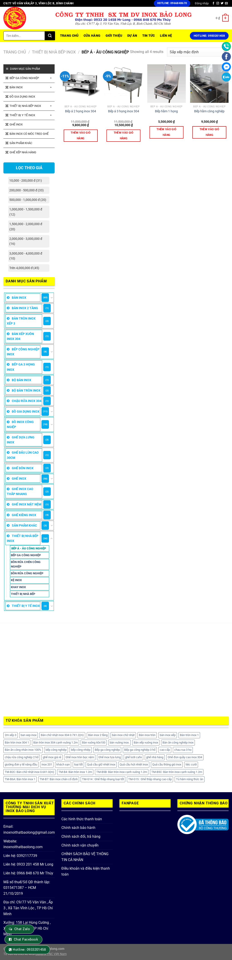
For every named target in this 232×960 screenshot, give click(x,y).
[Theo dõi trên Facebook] (213, 3)
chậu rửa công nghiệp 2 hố (22, 757)
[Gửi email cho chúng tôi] (226, 3)
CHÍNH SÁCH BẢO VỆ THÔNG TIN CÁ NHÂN (85, 857)
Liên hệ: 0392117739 (20, 856)
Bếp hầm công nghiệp (209, 111)
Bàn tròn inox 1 (189, 735)
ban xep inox (28, 735)
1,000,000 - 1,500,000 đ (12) (25, 211)
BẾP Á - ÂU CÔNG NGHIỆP (28, 548)
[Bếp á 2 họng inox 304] (80, 83)
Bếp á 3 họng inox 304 (123, 111)
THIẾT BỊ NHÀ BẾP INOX (54, 52)
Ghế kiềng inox (24, 515)
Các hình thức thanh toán (81, 819)
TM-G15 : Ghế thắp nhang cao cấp (150, 779)
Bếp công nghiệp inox (23, 351)
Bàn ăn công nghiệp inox (177, 742)
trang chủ (69, 36)
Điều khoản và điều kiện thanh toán (85, 871)
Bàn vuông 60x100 (93, 742)
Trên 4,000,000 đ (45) (24, 268)
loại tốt (78, 764)
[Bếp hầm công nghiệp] (209, 83)
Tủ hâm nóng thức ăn (189, 779)
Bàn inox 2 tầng (25, 308)
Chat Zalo (22, 929)
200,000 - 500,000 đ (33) (26, 190)
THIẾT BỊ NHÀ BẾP (23, 594)
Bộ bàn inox (21, 380)
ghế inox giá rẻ (52, 757)
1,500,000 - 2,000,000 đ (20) (25, 226)
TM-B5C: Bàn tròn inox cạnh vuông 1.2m (176, 772)
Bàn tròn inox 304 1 (17, 742)
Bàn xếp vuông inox (146, 742)
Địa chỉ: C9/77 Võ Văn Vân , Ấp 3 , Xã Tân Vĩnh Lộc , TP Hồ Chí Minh (28, 908)
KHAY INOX (18, 587)
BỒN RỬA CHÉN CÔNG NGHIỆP (26, 564)
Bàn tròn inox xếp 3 (21, 321)
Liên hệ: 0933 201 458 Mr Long (28, 864)
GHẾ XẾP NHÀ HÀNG (23, 152)
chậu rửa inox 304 (26, 401)
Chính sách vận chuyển (80, 845)
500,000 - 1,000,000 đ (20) (27, 200)
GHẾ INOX (16, 124)
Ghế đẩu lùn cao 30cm (23, 455)
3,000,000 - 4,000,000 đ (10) (25, 256)
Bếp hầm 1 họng (166, 111)
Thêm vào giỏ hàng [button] (80, 135)
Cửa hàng (92, 36)
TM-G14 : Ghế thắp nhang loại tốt (103, 779)
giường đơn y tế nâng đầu (21, 764)
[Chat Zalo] (226, 77)
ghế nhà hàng (154, 757)
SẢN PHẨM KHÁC (21, 143)
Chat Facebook (26, 939)
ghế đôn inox (23, 468)
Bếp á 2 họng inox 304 (80, 111)
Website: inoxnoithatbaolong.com (23, 844)
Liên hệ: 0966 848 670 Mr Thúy (28, 873)
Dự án (132, 36)
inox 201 (46, 764)
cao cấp (165, 749)
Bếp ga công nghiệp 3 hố (139, 749)
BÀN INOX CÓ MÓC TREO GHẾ (29, 133)
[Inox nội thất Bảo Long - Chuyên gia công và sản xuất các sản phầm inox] (26, 18)
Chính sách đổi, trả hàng (80, 836)
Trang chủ (14, 52)
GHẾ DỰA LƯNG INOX (20, 439)
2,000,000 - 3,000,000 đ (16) (25, 241)
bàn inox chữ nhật (123, 735)
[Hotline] (226, 46)
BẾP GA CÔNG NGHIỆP (24, 78)
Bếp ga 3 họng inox (21, 367)
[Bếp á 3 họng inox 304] (123, 83)
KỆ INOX (16, 580)
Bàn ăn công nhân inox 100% (23, 749)
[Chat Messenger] (226, 66)
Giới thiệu (114, 36)
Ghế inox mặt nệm (26, 504)
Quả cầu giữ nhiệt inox (101, 764)
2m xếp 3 (10, 735)
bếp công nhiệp (80, 749)
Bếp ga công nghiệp (107, 749)
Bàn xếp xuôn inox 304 (20, 336)
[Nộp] (50, 35)
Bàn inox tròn (147, 735)
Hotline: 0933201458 (29, 950)
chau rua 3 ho (182, 749)
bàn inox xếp (168, 735)
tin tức (148, 36)
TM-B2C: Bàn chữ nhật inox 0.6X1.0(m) (29, 772)
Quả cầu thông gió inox (166, 764)
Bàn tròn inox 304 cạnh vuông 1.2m (55, 742)
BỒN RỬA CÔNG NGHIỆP (27, 573)
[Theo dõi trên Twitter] (222, 3)
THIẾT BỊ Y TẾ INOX (22, 115)
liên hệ (166, 36)
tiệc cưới (191, 764)
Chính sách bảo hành (78, 827)
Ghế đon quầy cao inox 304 (185, 757)
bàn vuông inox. (119, 742)
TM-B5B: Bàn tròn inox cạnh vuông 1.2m (121, 772)
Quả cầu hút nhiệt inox (134, 764)
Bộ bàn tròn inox (26, 390)
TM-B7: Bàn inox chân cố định (59, 779)
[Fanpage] (226, 56)
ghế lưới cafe (133, 757)
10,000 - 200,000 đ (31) (25, 180)
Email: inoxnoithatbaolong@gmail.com (29, 829)
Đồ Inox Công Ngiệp (20, 424)
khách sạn (63, 764)
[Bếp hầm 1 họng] (166, 83)
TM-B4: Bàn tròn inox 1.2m (75, 772)
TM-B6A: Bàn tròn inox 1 (20, 779)
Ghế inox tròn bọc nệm (79, 757)
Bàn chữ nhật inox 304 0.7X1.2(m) (62, 735)
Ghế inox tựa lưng (109, 757)
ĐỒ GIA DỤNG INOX (22, 96)
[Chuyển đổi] (51, 297)
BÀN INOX (16, 87)
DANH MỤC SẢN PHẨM (25, 68)
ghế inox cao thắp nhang (20, 491)
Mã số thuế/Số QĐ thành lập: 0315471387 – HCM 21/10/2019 (26, 888)
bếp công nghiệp (56, 749)
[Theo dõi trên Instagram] (217, 3)
